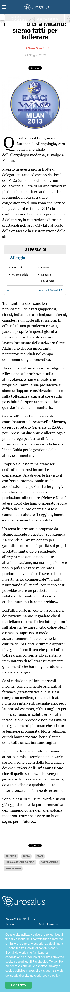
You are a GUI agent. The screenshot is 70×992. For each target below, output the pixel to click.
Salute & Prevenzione (18, 18)
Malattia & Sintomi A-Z (50, 290)
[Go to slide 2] (10, 290)
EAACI (39, 856)
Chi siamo (10, 924)
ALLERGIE (11, 856)
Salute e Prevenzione (48, 924)
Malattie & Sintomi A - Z (20, 918)
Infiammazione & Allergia (19, 25)
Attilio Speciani (37, 48)
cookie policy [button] (51, 975)
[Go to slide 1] (8, 290)
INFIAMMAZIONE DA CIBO (20, 862)
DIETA (26, 856)
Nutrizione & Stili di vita (18, 32)
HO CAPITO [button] (18, 985)
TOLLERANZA (13, 868)
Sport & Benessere (17, 39)
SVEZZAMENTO (49, 862)
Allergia (17, 257)
